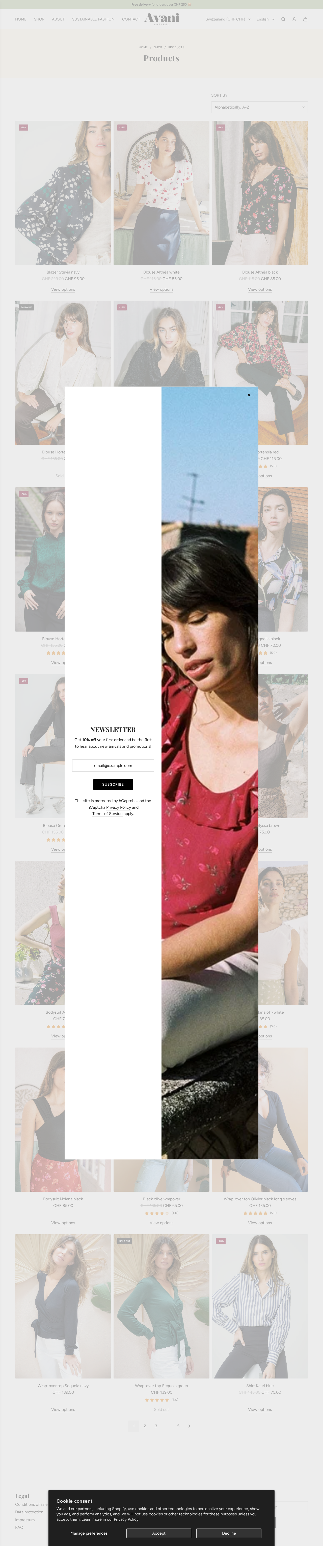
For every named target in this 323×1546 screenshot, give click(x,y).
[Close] (249, 395)
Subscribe (113, 784)
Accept (159, 1533)
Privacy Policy (126, 1519)
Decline (229, 1533)
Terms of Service (107, 813)
